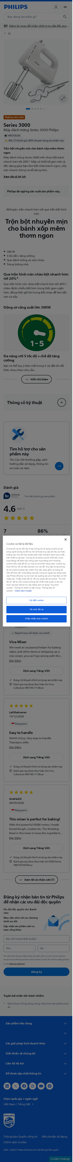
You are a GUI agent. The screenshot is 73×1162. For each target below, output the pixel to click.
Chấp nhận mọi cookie (35, 618)
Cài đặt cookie (35, 600)
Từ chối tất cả (35, 609)
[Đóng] (64, 539)
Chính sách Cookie (22, 591)
